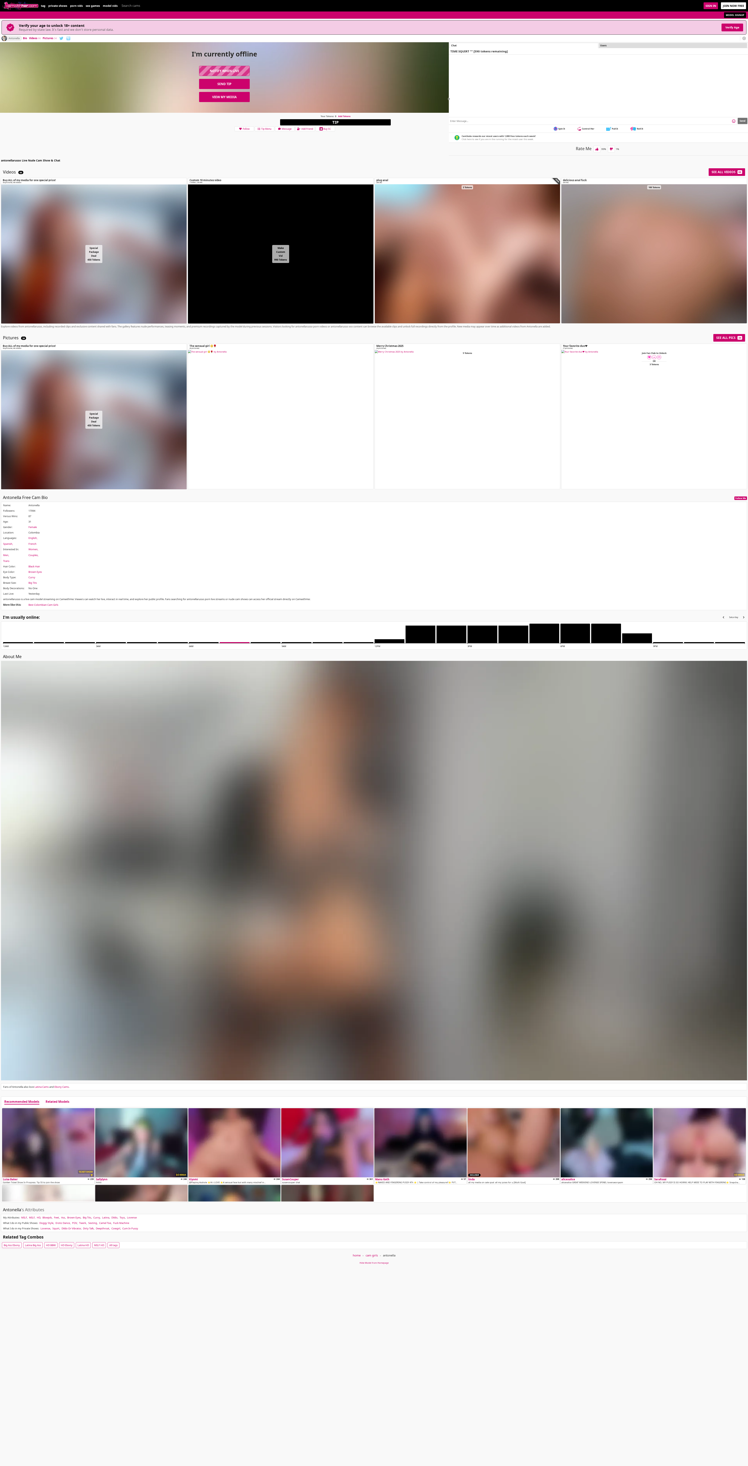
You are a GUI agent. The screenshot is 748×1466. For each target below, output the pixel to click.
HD (38, 1217)
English (32, 538)
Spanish (7, 544)
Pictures (50, 38)
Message (287, 128)
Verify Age (732, 27)
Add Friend (307, 128)
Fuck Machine (121, 1223)
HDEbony (66, 1245)
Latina (105, 1217)
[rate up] (597, 149)
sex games (93, 6)
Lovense (132, 1217)
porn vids (76, 6)
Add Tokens (344, 116)
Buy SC (327, 128)
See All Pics (728, 338)
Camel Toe (105, 1223)
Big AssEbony (12, 1245)
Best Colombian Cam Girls (43, 604)
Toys (122, 1217)
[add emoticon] (734, 121)
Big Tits (32, 582)
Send (742, 121)
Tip (335, 122)
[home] (20, 6)
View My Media (224, 97)
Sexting (92, 1223)
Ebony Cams (61, 1087)
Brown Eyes (35, 572)
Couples (33, 555)
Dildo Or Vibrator (71, 1228)
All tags (113, 1245)
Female (32, 527)
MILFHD (99, 1245)
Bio (25, 38)
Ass (63, 1217)
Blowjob (47, 1217)
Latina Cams (41, 1087)
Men (5, 555)
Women (33, 549)
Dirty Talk (88, 1228)
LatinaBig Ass (33, 1245)
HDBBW (51, 1245)
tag (43, 6)
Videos (35, 38)
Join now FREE (733, 6)
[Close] (744, 38)
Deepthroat (102, 1228)
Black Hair (34, 566)
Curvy (31, 577)
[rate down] (611, 149)
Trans (6, 561)
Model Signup (735, 15)
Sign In (711, 6)
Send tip (224, 84)
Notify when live (224, 71)
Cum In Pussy (130, 1228)
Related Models (57, 1102)
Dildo (114, 1217)
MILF (24, 1217)
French (32, 544)
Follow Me (740, 498)
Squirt (55, 1228)
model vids (110, 6)
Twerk (82, 1223)
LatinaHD (83, 1245)
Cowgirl (115, 1228)
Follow (246, 128)
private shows (57, 6)
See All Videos (726, 172)
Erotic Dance (63, 1223)
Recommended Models (21, 1102)
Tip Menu (266, 128)
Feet (56, 1217)
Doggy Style (46, 1223)
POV (74, 1223)
